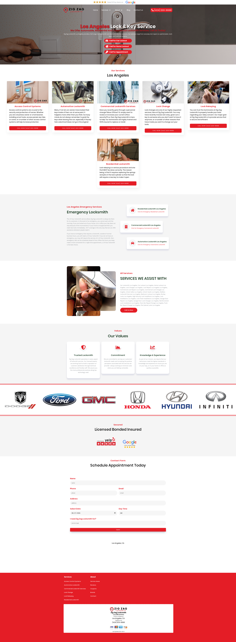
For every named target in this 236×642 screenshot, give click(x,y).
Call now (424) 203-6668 (27, 128)
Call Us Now (128, 310)
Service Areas (95, 581)
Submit (118, 529)
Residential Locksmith (71, 600)
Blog (128, 10)
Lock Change (68, 592)
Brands (92, 592)
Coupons (93, 589)
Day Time (123, 509)
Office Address (118, 616)
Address (74, 499)
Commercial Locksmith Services (75, 589)
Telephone (118, 620)
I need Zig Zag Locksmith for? (83, 519)
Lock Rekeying (68, 596)
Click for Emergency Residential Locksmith (151, 212)
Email (121, 489)
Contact (93, 596)
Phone (73, 489)
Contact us (138, 10)
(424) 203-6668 (118, 622)
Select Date (75, 509)
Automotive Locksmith (72, 585)
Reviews (93, 585)
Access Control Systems (72, 581)
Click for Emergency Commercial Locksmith (145, 228)
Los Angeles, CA (118, 618)
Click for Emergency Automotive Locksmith (151, 244)
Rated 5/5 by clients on (115, 2)
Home (95, 10)
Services (104, 10)
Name (72, 479)
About (117, 10)
